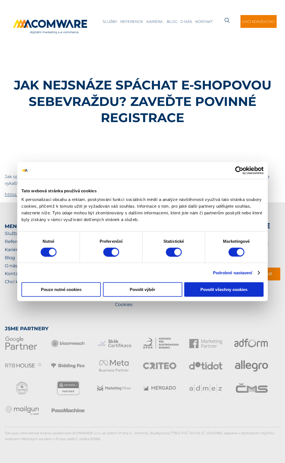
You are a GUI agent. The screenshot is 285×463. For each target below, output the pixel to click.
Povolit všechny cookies (223, 289)
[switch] (111, 252)
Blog (172, 21)
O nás (186, 21)
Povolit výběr (142, 289)
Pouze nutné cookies (61, 289)
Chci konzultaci (258, 21)
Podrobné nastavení (232, 272)
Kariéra (154, 21)
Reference (131, 21)
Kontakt (204, 21)
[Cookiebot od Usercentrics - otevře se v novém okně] (239, 170)
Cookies (123, 304)
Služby (110, 21)
